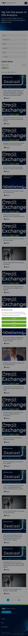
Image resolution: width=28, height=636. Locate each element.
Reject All (14, 325)
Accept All (14, 318)
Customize (14, 322)
